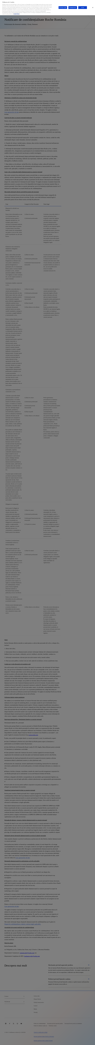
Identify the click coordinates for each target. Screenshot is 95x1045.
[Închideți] (92, 7)
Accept (82, 7)
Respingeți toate (72, 7)
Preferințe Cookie (62, 7)
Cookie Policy (16, 13)
